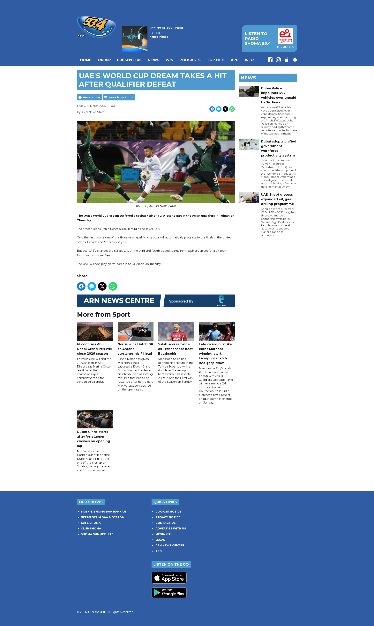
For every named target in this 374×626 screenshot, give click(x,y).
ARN (158, 551)
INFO (249, 60)
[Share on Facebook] (212, 109)
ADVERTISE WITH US (170, 528)
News (153, 60)
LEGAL (160, 540)
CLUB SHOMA (91, 528)
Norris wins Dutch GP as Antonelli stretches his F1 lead (135, 348)
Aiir (102, 612)
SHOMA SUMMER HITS (97, 534)
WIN (169, 60)
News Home (91, 97)
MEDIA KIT (163, 534)
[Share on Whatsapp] (232, 109)
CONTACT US (165, 523)
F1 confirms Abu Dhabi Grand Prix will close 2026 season (94, 348)
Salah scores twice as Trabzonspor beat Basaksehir (175, 348)
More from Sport (121, 97)
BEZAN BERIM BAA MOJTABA (102, 517)
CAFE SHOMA (91, 523)
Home (86, 60)
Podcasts (190, 60)
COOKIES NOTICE (168, 511)
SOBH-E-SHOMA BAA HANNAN (103, 511)
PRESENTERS (129, 60)
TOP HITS (216, 60)
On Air (104, 60)
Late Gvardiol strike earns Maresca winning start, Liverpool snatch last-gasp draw (215, 353)
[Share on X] (225, 109)
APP (235, 60)
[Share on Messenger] (218, 109)
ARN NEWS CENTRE (169, 545)
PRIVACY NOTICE (167, 517)
